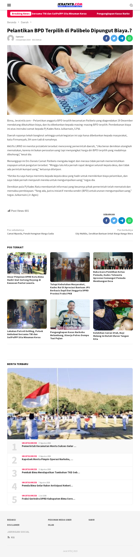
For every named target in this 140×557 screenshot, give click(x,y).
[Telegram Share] (121, 38)
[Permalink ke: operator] (10, 38)
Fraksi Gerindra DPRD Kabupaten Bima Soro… (48, 498)
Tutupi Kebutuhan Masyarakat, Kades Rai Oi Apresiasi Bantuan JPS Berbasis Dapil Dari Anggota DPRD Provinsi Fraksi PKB (70, 289)
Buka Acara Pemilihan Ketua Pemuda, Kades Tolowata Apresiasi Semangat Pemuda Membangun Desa (109, 276)
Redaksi (11, 519)
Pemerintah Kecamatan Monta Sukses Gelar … (49, 446)
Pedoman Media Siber (60, 519)
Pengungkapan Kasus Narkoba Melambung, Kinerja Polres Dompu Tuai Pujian (69, 335)
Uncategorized (29, 443)
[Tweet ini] (114, 38)
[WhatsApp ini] (129, 38)
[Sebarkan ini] (106, 38)
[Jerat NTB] (70, 4)
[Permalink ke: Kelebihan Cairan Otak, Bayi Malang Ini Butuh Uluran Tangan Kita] (113, 314)
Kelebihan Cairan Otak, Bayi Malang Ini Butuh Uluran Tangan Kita (111, 336)
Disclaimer (13, 525)
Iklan (51, 525)
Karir (92, 519)
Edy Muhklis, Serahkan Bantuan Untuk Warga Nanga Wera (104, 231)
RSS (13, 537)
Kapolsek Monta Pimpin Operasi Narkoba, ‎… (47, 459)
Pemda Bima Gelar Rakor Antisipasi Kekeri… (47, 485)
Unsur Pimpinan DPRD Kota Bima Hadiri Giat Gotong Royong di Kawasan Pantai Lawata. (25, 279)
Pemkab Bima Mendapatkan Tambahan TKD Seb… (51, 472)
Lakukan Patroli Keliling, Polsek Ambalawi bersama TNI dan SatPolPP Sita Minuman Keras (25, 334)
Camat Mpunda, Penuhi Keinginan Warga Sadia (30, 231)
